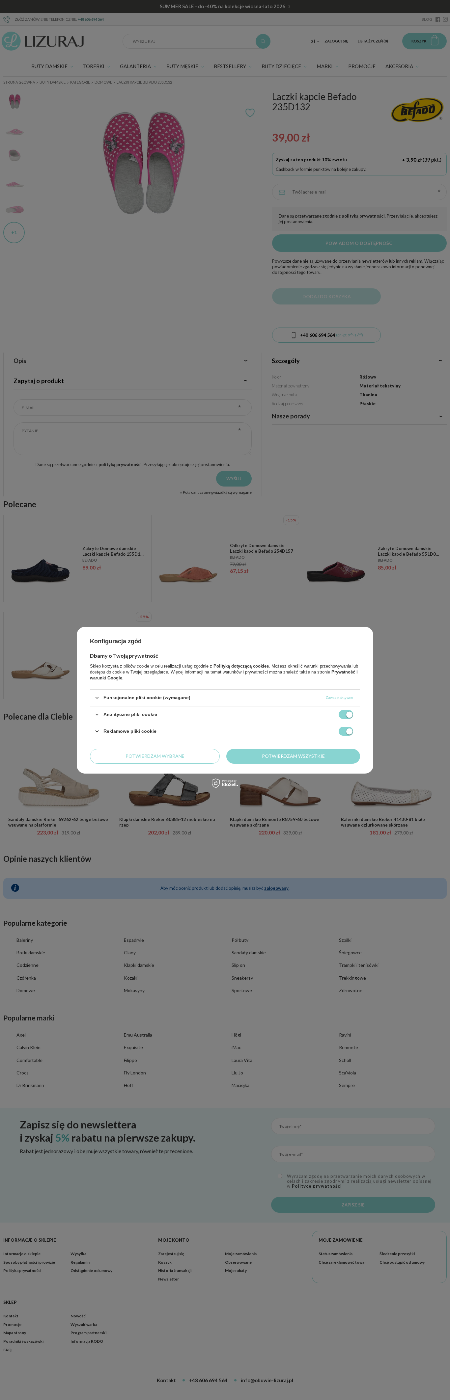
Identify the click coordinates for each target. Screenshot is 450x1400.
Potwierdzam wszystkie (293, 756)
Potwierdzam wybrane (155, 756)
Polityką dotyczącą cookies (241, 665)
